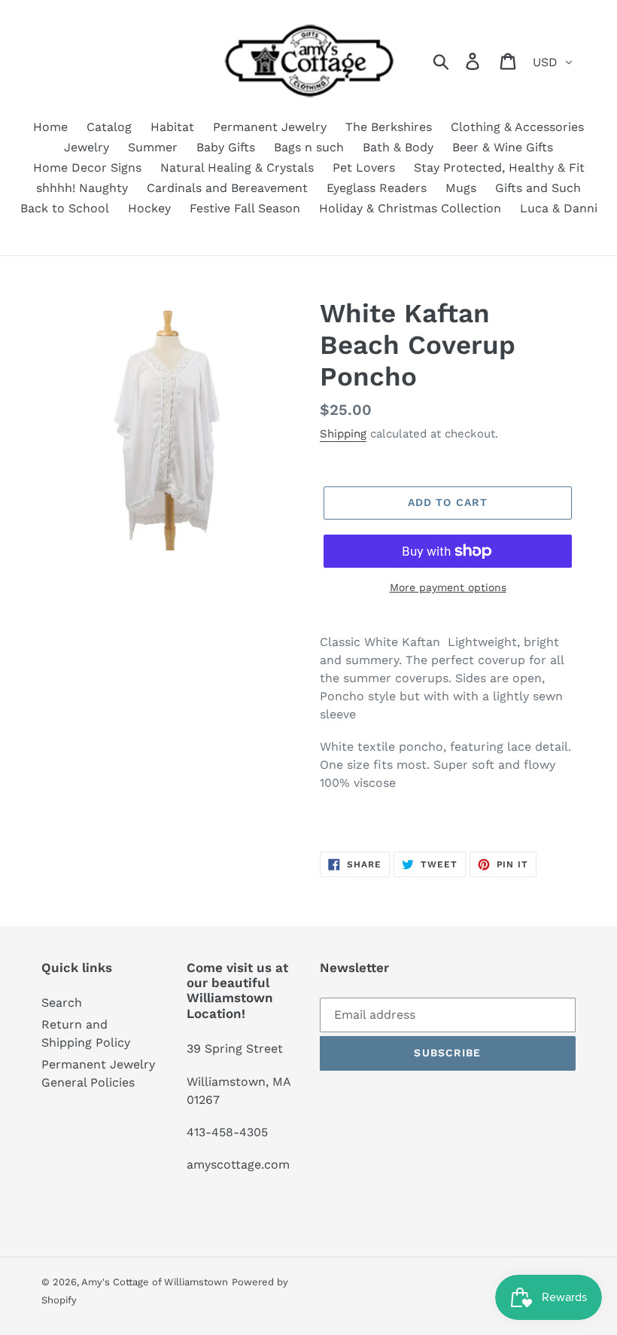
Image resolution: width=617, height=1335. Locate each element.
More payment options (448, 587)
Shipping (343, 433)
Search (61, 1002)
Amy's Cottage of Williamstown (154, 1282)
